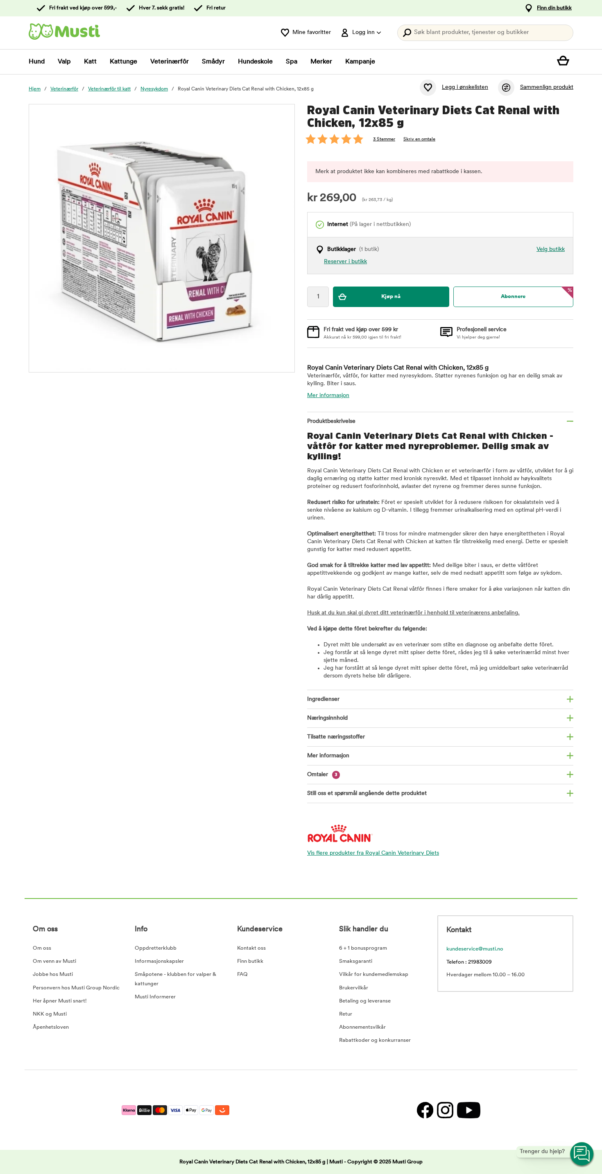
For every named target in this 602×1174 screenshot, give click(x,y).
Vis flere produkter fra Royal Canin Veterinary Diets (373, 853)
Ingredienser (323, 699)
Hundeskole (255, 62)
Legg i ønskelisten (465, 87)
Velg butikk (550, 249)
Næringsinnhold (327, 718)
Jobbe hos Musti (53, 974)
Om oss (42, 948)
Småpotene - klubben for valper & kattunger (175, 979)
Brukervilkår (353, 988)
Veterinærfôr (169, 62)
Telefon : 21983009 (469, 962)
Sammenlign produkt (546, 87)
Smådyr (213, 62)
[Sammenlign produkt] (506, 87)
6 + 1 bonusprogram (363, 948)
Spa (291, 62)
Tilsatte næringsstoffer (336, 737)
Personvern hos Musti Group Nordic (76, 988)
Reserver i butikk (345, 262)
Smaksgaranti (355, 961)
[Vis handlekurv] (565, 62)
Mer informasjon (328, 396)
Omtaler (322, 775)
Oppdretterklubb (156, 948)
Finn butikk (250, 961)
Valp (64, 62)
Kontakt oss (251, 948)
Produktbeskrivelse (331, 421)
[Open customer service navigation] (582, 1154)
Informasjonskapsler (159, 961)
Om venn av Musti (54, 961)
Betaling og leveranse (365, 1001)
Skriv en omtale (419, 139)
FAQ (242, 974)
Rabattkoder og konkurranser (375, 1040)
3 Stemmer (384, 139)
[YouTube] (467, 1110)
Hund (37, 62)
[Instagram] (445, 1110)
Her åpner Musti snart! (59, 1001)
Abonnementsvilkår (362, 1027)
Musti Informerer (155, 997)
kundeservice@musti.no (474, 949)
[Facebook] (425, 1110)
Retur (345, 1014)
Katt (90, 62)
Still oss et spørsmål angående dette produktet (367, 793)
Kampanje (360, 62)
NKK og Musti (50, 1014)
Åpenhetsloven (51, 1027)
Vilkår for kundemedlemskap (373, 974)
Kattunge (123, 62)
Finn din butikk (554, 8)
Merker (321, 62)
